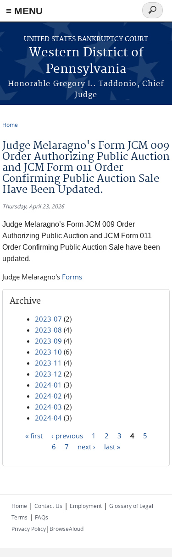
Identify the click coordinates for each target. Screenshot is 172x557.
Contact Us (48, 505)
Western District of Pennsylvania (86, 61)
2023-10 (48, 351)
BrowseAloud (66, 528)
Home (10, 124)
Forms (72, 276)
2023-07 (48, 318)
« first (34, 435)
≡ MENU (24, 10)
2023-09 (48, 340)
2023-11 (48, 362)
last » (112, 446)
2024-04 (48, 417)
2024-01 (48, 384)
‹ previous (67, 435)
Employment (86, 505)
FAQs (41, 517)
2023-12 (48, 373)
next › (86, 446)
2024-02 (48, 395)
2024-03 (48, 406)
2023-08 (48, 329)
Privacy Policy (28, 528)
